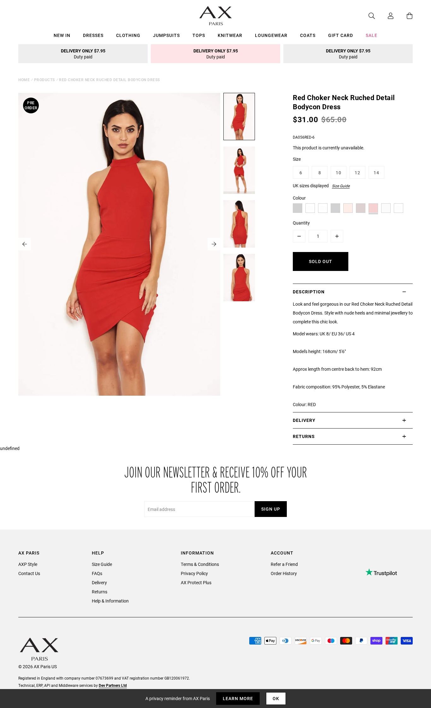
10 (338, 173)
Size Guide (341, 185)
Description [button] (309, 292)
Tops (198, 35)
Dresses (93, 35)
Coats (308, 35)
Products (44, 79)
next (214, 244)
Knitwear (230, 35)
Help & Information (110, 601)
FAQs (97, 573)
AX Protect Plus (196, 582)
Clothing (128, 35)
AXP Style (27, 564)
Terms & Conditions (200, 564)
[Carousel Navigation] (119, 244)
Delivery (99, 582)
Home (24, 79)
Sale (371, 35)
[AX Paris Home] (215, 15)
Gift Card (340, 35)
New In (62, 35)
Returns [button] (304, 436)
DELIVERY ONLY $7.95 (83, 54)
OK (276, 698)
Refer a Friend (284, 564)
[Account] (384, 15)
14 (376, 173)
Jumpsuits (166, 35)
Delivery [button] (304, 420)
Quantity (301, 223)
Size (297, 159)
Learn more (238, 698)
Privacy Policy (194, 573)
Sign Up (270, 509)
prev (24, 244)
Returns (99, 592)
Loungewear (271, 35)
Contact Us (29, 573)
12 (357, 173)
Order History (284, 573)
